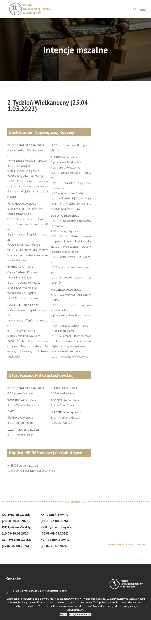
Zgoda (63, 614)
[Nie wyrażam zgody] (146, 607)
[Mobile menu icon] (142, 9)
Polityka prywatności (80, 614)
